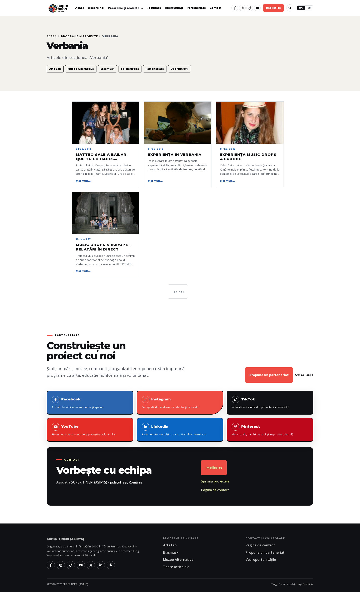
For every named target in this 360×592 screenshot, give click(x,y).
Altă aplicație (304, 374)
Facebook (78, 403)
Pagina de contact (215, 490)
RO (301, 7)
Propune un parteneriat (269, 375)
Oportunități (174, 7)
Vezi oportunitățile (261, 559)
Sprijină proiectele (215, 481)
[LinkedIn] (101, 565)
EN (309, 7)
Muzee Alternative (81, 68)
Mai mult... (83, 180)
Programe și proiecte (79, 36)
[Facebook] (234, 8)
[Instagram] (242, 8)
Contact (215, 7)
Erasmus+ (107, 68)
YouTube (84, 430)
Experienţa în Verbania (174, 154)
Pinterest (263, 430)
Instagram (171, 403)
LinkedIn (173, 430)
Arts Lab (55, 68)
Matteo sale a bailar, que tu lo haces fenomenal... (102, 157)
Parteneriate (196, 7)
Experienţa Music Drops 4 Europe (248, 156)
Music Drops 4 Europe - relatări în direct (103, 247)
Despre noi (96, 7)
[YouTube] (257, 8)
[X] (91, 565)
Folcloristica (130, 68)
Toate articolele (176, 567)
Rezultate (153, 7)
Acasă (79, 7)
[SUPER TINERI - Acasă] (58, 8)
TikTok (260, 403)
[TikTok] (249, 8)
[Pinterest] (111, 565)
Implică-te (273, 7)
